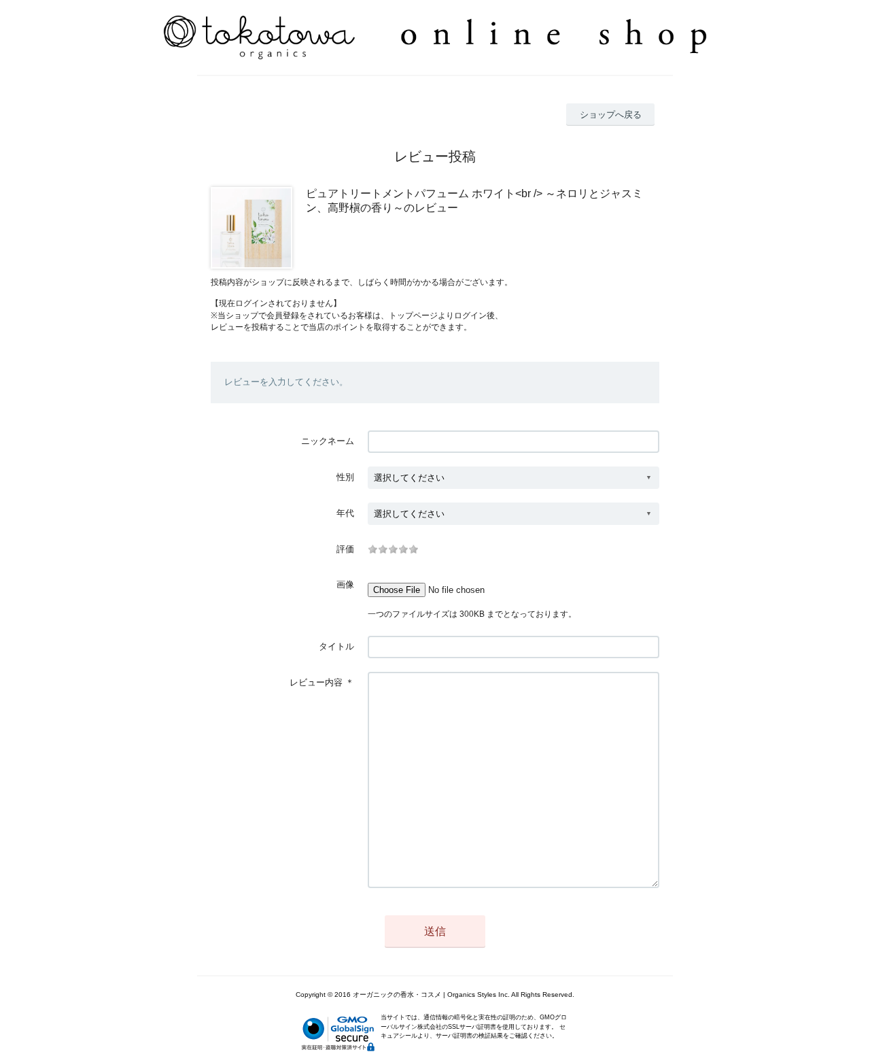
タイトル (336, 646)
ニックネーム (327, 441)
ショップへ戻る (611, 114)
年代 (345, 513)
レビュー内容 (316, 682)
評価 (345, 549)
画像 (345, 584)
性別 (345, 477)
